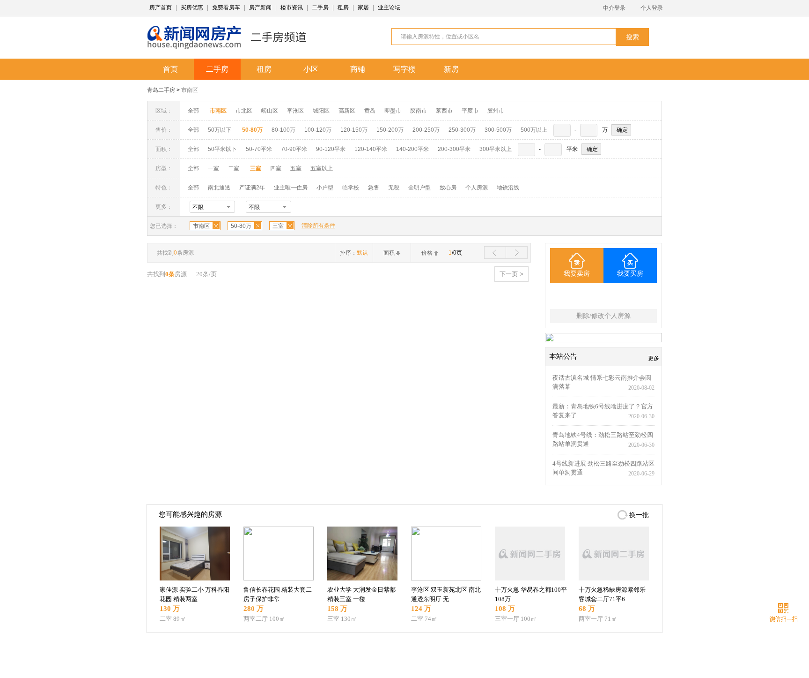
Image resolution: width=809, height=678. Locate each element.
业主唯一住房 (291, 187)
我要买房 (630, 273)
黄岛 (369, 110)
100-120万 (317, 130)
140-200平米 (412, 149)
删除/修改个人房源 (603, 315)
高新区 (346, 110)
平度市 (470, 110)
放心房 (448, 187)
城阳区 (321, 110)
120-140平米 (370, 149)
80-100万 (283, 130)
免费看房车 (226, 7)
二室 (234, 168)
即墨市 (392, 110)
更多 (653, 358)
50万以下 (219, 130)
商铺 (357, 69)
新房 (451, 69)
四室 (275, 168)
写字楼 (404, 69)
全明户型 (419, 187)
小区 (310, 69)
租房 (343, 7)
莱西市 (444, 110)
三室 (278, 226)
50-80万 (241, 226)
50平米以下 (222, 149)
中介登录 (614, 8)
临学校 (350, 187)
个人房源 (476, 187)
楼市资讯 (291, 7)
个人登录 (651, 8)
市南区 (189, 90)
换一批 (639, 515)
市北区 (243, 110)
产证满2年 (252, 187)
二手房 (320, 7)
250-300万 (462, 130)
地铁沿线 (508, 187)
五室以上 (321, 168)
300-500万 (498, 130)
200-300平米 (454, 149)
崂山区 (269, 110)
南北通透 (219, 187)
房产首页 (160, 7)
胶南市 (418, 110)
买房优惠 (192, 7)
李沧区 (295, 110)
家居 (363, 7)
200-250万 (426, 130)
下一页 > (511, 274)
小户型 (324, 187)
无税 (393, 187)
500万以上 (534, 130)
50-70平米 (259, 149)
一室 (213, 168)
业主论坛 (389, 7)
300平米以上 (495, 149)
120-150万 (354, 130)
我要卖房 (577, 273)
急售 (373, 187)
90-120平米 (331, 149)
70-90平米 (294, 149)
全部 (193, 110)
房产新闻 (260, 7)
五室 (296, 168)
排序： (354, 252)
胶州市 (495, 110)
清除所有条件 (318, 225)
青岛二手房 (161, 90)
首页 (170, 69)
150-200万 (390, 130)
